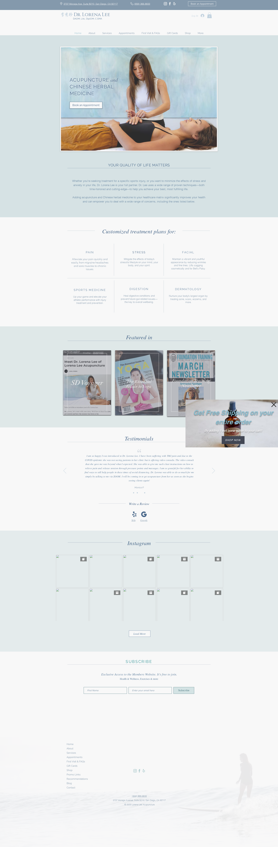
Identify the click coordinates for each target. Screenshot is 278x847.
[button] (273, 404)
